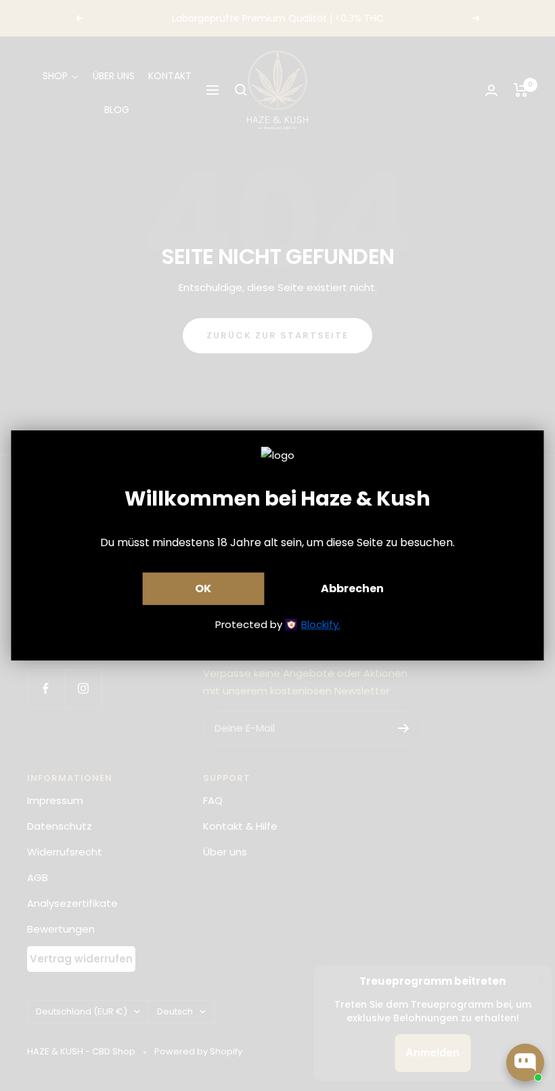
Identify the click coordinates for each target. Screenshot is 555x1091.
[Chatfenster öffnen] (525, 1063)
